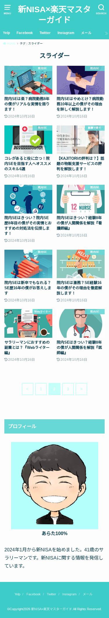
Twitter (45, 33)
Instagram (66, 33)
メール (86, 33)
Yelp (6, 33)
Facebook (25, 33)
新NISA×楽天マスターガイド (54, 14)
